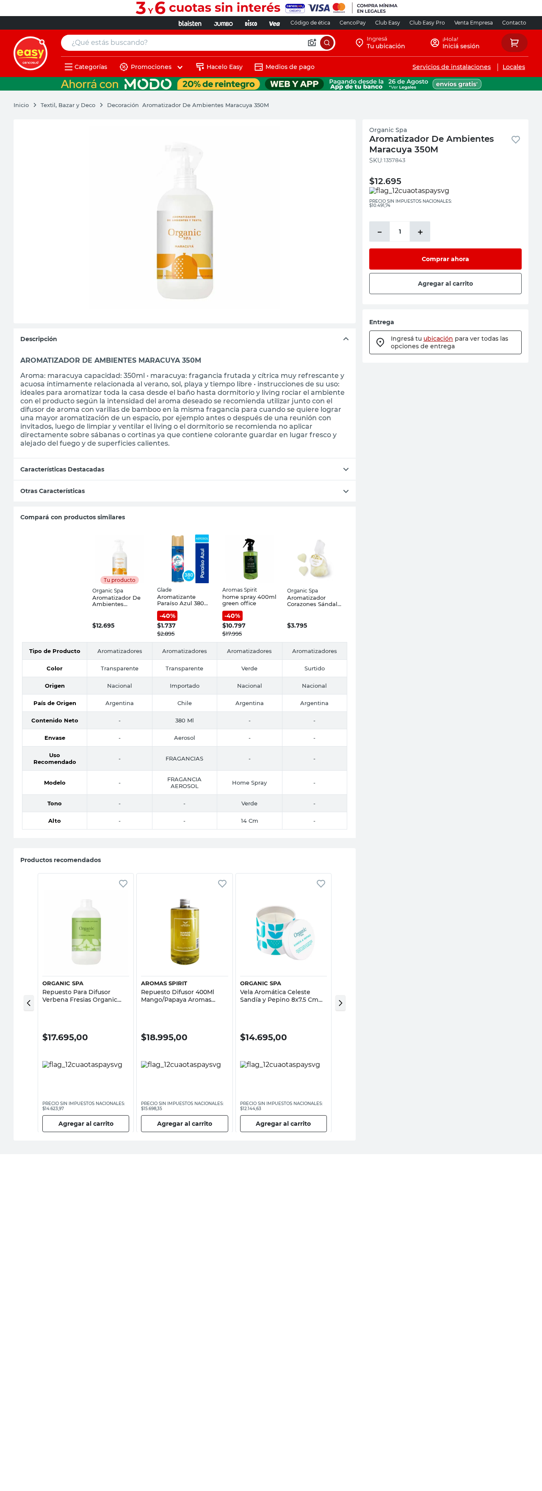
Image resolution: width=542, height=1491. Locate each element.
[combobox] (198, 43)
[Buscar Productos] (327, 43)
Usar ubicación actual (442, 131)
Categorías (91, 67)
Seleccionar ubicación (331, 131)
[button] (29, 1002)
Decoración (123, 105)
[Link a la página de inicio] (25, 105)
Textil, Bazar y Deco (68, 105)
